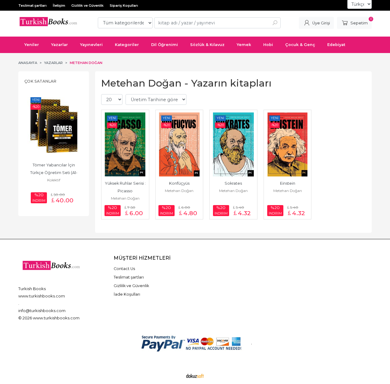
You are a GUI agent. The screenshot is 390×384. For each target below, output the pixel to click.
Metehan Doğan (125, 198)
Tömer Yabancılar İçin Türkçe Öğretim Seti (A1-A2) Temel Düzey (53, 173)
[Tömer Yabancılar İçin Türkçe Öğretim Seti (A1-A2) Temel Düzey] (53, 126)
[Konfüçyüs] (179, 144)
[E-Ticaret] (195, 376)
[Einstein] (287, 144)
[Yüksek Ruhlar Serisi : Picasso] (125, 144)
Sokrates (233, 183)
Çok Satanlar (40, 81)
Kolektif (53, 180)
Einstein (287, 183)
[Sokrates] (233, 144)
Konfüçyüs (179, 183)
